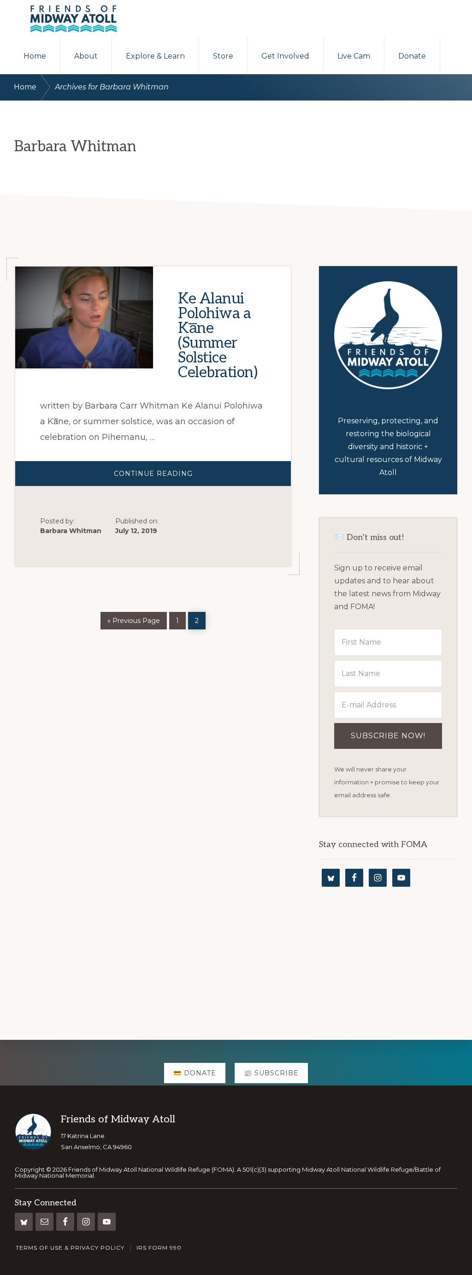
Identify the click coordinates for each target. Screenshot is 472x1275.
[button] (456, 55)
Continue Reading (181, 477)
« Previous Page (133, 619)
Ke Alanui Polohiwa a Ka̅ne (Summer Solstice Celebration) (217, 335)
